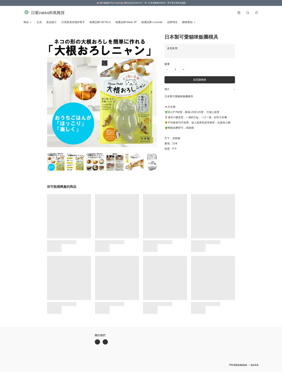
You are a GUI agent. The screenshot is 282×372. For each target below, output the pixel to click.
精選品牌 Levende (152, 22)
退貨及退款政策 (240, 365)
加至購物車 (199, 79)
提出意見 (254, 365)
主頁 (39, 22)
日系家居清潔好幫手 (73, 22)
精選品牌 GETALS (100, 22)
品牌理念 (172, 22)
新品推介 (51, 22)
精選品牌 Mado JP (126, 22)
